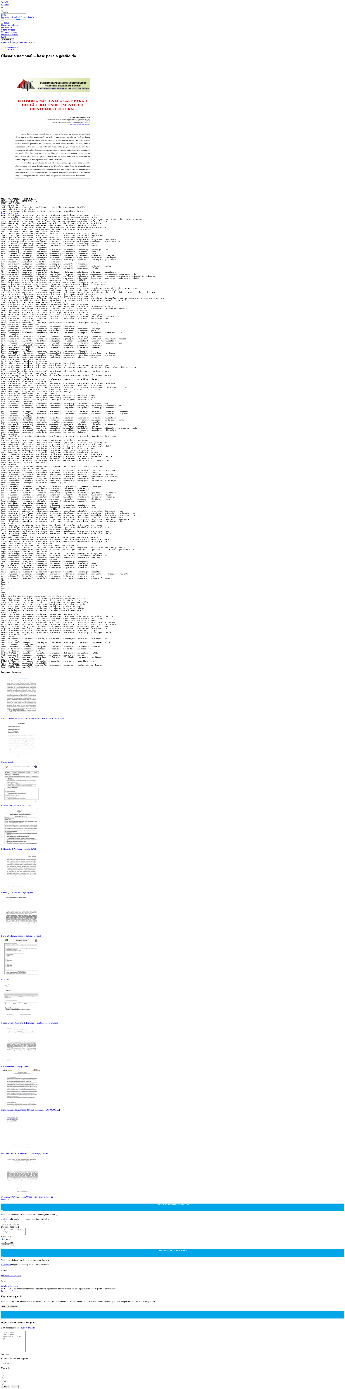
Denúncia (5, 1286)
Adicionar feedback (9, 1306)
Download (5, 1199)
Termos (15, 1291)
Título (3, 1221)
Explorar (4, 5)
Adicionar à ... (7, 40)
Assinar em (6, 1219)
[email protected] (10, 213)
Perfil (3, 37)
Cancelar (5, 1386)
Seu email (5, 1354)
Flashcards (6, 25)
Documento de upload (10, 17)
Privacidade (6, 1291)
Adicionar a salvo (29, 42)
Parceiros (14, 1286)
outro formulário (28, 1328)
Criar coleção (7, 1245)
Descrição (10, 1227)
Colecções (15, 25)
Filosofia (10, 49)
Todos (7, 1239)
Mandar (15, 1386)
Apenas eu (8, 1242)
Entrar (3, 15)
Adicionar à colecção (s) (11, 42)
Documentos (6, 1275)
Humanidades (12, 47)
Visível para (6, 1237)
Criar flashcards (27, 17)
